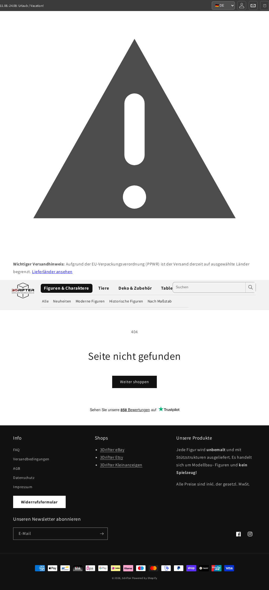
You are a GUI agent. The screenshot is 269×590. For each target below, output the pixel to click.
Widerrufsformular (39, 501)
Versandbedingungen (31, 459)
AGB (16, 468)
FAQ (16, 449)
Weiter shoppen (134, 381)
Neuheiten (62, 301)
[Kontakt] (253, 5)
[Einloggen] (241, 5)
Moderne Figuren (90, 301)
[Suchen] (250, 287)
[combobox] (209, 287)
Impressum (22, 486)
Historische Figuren (126, 301)
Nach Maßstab (160, 301)
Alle (45, 301)
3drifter (126, 578)
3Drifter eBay (112, 449)
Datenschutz (24, 477)
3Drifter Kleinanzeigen (121, 465)
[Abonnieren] (101, 534)
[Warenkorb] (264, 5)
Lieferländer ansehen (52, 271)
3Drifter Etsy (111, 457)
